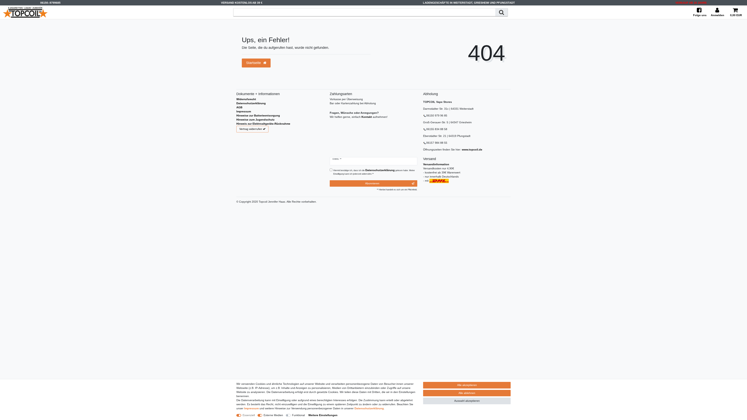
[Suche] (501, 12)
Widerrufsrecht (246, 99)
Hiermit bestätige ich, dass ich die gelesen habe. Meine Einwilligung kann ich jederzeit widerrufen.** (374, 172)
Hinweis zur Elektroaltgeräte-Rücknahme (263, 123)
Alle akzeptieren (467, 385)
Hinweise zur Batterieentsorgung (258, 115)
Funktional (298, 415)
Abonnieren (372, 183)
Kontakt (366, 116)
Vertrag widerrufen (250, 128)
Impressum (243, 111)
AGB (239, 107)
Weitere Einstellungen (323, 415)
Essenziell (249, 415)
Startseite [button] (254, 63)
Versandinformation (436, 164)
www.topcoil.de (472, 149)
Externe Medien (273, 415)
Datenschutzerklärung (251, 103)
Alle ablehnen (467, 393)
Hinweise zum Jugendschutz (255, 119)
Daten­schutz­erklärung (369, 408)
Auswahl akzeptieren (467, 400)
